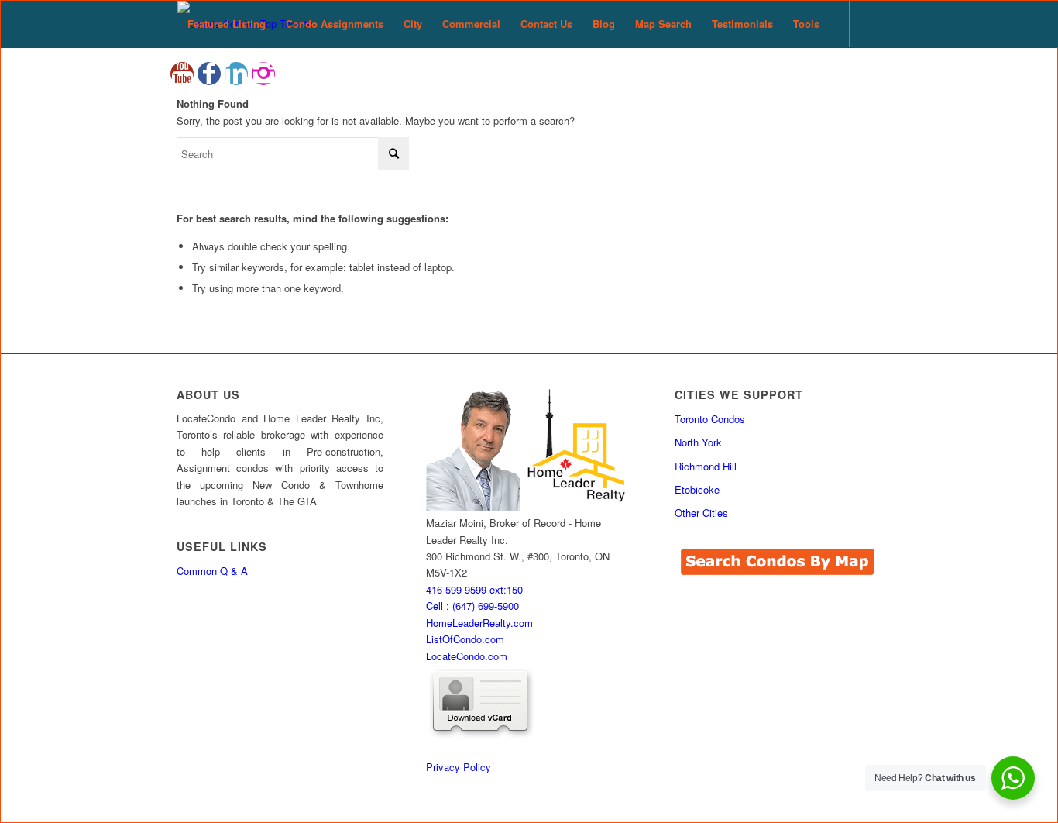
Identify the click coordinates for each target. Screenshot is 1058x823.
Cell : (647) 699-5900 (472, 605)
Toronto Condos (710, 419)
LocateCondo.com (466, 656)
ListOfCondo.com (465, 639)
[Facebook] (209, 73)
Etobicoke (697, 489)
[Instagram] (263, 73)
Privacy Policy (458, 766)
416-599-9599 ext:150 (474, 589)
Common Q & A (212, 570)
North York (698, 442)
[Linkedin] (236, 73)
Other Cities (701, 512)
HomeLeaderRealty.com (479, 622)
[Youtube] (182, 73)
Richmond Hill (706, 466)
